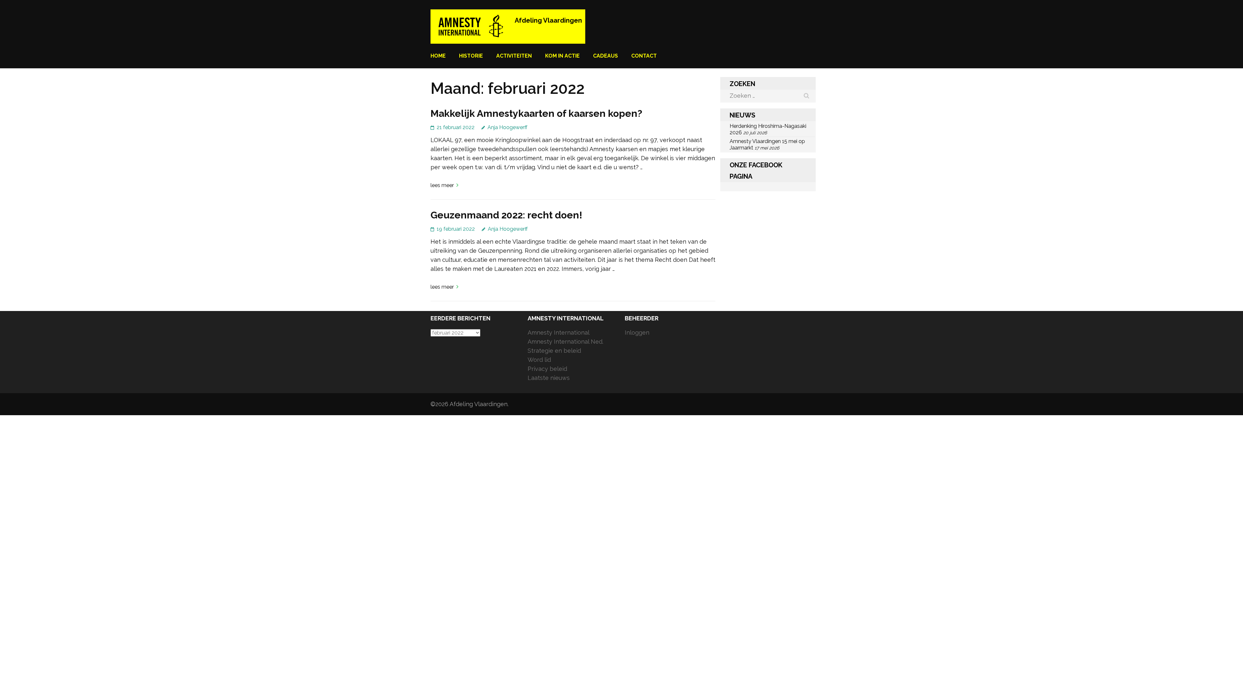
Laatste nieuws (549, 377)
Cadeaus (605, 56)
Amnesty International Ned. (565, 341)
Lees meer (442, 185)
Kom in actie (562, 56)
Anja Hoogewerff (507, 127)
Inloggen (637, 332)
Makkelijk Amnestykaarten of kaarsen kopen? (536, 113)
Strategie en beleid (554, 350)
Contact (644, 56)
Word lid (539, 359)
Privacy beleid (547, 368)
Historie (471, 56)
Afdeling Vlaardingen (548, 20)
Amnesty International (558, 332)
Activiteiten (514, 56)
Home (438, 56)
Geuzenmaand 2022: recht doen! (506, 215)
